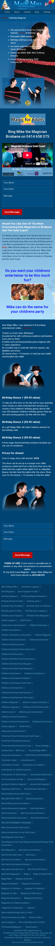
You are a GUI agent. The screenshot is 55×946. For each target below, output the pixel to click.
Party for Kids (35, 917)
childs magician (8, 726)
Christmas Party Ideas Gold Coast (16, 746)
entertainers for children (33, 765)
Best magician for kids (28, 591)
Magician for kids (8, 893)
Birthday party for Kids (11, 611)
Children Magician (42, 635)
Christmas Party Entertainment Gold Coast (20, 736)
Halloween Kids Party (10, 789)
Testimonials (31, 927)
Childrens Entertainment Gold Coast (17, 697)
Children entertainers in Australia (16, 635)
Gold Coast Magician (36, 779)
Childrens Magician (9, 702)
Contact (27, 12)
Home (7, 12)
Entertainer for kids (9, 765)
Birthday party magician (35, 611)
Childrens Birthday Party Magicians (16, 668)
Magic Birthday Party (42, 874)
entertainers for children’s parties (16, 770)
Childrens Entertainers (34, 673)
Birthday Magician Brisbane (33, 596)
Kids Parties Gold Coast (11, 855)
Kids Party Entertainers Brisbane (15, 864)
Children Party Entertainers (13, 640)
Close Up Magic (42, 746)
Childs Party (24, 726)
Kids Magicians (8, 850)
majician (30, 908)
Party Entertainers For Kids (13, 917)
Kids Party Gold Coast (37, 869)
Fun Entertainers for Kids (12, 779)
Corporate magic (8, 760)
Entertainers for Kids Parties (13, 774)
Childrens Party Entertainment (14, 721)
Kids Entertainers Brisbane (32, 813)
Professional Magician (11, 927)
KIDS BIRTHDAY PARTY (11, 799)
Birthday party (33, 601)
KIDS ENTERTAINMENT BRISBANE (16, 823)
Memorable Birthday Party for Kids (16, 912)
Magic (5, 247)
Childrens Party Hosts (41, 721)
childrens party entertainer (30, 712)
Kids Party (30, 855)
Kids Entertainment (39, 818)
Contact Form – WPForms (12, 750)
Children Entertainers (10, 630)
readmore (26, 328)
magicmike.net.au (35, 931)
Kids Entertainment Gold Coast (14, 827)
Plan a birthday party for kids (31, 922)
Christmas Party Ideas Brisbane (15, 741)
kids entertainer (37, 808)
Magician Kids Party (32, 898)
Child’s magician (8, 620)
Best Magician (7, 591)
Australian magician (30, 587)
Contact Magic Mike (37, 750)
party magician (8, 922)
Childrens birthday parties (12, 644)
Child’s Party (25, 620)
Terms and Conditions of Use (32, 942)
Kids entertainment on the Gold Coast (18, 832)
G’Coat (22, 33)
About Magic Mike (9, 587)
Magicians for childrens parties (15, 903)
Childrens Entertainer (10, 673)
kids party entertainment (12, 869)
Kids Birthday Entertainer (35, 789)
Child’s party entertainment (13, 625)
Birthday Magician (9, 596)
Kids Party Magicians (10, 874)
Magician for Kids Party (31, 893)
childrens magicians (10, 707)
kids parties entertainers (29, 850)
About (16, 12)
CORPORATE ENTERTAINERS (38, 755)
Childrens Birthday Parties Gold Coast (17, 649)
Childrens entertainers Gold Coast (16, 683)
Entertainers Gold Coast (40, 774)
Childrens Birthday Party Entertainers (17, 659)
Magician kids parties (10, 898)
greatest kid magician (39, 784)
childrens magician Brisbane (34, 702)
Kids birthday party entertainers (15, 803)
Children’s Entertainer (38, 640)
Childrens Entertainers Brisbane (15, 678)
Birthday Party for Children (38, 606)
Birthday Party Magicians (38, 615)
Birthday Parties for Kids (12, 601)
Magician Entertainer (31, 884)
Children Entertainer (38, 625)
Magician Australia (24, 879)
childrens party (8, 712)
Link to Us (15, 942)
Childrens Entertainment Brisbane (16, 693)
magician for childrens (34, 888)
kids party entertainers (35, 859)
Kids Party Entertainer (11, 859)
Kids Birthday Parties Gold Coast (15, 794)
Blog (37, 12)
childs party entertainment (13, 731)
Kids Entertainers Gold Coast (14, 818)
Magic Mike (6, 879)
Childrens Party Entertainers (13, 717)
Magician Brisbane (9, 884)
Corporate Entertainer (11, 755)
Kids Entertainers (8, 813)
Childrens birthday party (12, 654)
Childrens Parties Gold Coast (35, 707)
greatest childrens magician (13, 784)
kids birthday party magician (13, 808)
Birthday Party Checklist (12, 606)
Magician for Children (10, 888)
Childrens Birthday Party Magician (16, 664)
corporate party (27, 760)
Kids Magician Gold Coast (12, 837)
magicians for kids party (12, 908)
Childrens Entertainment (12, 688)
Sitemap (47, 12)
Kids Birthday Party (34, 799)
